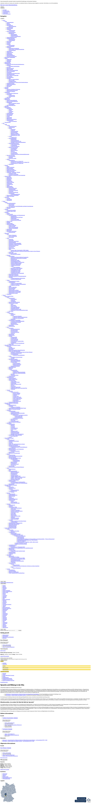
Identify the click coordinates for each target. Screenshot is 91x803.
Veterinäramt (9, 51)
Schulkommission (14, 153)
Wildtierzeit (13, 389)
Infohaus (12, 492)
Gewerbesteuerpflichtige (15, 194)
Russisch (4, 616)
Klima (8, 327)
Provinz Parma (13, 429)
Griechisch (4, 596)
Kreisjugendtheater (12, 242)
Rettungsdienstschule (13, 525)
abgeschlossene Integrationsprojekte (18, 413)
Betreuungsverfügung (17, 364)
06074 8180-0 (3, 650)
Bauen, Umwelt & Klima (9, 296)
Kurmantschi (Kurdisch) (7, 604)
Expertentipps (7, 98)
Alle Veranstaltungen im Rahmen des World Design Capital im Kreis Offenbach (25, 251)
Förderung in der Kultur (15, 285)
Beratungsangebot (14, 473)
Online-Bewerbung (10, 77)
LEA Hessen (11, 311)
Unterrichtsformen (12, 448)
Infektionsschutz (14, 370)
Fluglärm (10, 347)
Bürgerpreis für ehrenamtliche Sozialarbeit (19, 258)
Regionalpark (9, 230)
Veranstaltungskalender (11, 203)
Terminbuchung (7, 122)
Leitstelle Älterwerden (11, 38)
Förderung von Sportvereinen (16, 283)
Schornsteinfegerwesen (15, 307)
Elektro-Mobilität (12, 496)
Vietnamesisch (5, 627)
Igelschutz (15, 395)
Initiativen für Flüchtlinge (15, 407)
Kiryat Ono (13, 426)
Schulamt (8, 43)
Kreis (3, 123)
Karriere (6, 58)
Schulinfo (10, 442)
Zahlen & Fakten (8, 176)
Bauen (8, 297)
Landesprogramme (14, 475)
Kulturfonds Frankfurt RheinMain (15, 243)
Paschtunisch (5, 614)
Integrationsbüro (10, 28)
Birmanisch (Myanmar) (7, 608)
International (9, 423)
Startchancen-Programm (13, 445)
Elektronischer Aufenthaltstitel (12, 70)
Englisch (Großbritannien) (7, 591)
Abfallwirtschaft (12, 326)
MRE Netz (13, 374)
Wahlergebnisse (12, 160)
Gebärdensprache (10, 582)
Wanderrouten (9, 229)
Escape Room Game (14, 421)
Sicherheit (8, 504)
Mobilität (8, 493)
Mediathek (7, 106)
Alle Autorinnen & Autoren (15, 254)
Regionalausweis (12, 232)
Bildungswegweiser (12, 457)
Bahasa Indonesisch (6, 599)
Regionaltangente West (15, 503)
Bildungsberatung (16, 460)
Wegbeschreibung (10, 120)
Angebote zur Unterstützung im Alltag (18, 558)
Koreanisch (5, 602)
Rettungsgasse (13, 515)
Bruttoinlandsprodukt (13, 188)
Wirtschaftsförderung (11, 55)
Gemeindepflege (12, 40)
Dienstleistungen (8, 63)
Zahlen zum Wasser (10, 196)
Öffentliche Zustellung (11, 91)
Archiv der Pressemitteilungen (12, 101)
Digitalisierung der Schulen (14, 441)
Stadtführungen (10, 223)
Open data (9, 97)
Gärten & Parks (9, 221)
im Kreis (8, 125)
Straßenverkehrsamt (10, 46)
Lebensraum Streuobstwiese (18, 318)
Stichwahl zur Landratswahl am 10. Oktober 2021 (20, 162)
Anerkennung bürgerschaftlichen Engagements (19, 257)
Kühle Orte (13, 333)
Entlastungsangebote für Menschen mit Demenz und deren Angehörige (26, 566)
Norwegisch (5, 610)
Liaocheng (13, 427)
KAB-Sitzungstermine (15, 140)
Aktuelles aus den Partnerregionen (17, 434)
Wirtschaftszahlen (10, 187)
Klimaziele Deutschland (15, 329)
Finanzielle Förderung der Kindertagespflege (19, 483)
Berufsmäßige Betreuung (15, 361)
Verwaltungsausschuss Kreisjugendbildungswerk (20, 154)
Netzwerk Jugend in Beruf (15, 476)
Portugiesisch (5, 613)
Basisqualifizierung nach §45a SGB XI (18, 559)
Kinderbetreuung (12, 532)
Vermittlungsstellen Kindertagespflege (18, 482)
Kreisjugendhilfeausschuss (14, 143)
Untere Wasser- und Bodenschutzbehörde (16, 49)
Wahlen (8, 159)
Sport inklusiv (11, 237)
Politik (6, 124)
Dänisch (4, 589)
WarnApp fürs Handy (15, 512)
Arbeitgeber (9, 61)
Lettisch (4, 606)
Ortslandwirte (11, 325)
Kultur (8, 238)
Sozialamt (9, 44)
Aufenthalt (9, 65)
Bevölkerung (9, 179)
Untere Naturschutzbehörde (14, 48)
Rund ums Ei (13, 386)
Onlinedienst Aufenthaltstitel (14, 66)
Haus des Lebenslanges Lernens (15, 458)
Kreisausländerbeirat (12, 138)
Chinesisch (5, 588)
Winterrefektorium (14, 35)
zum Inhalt (4, 9)
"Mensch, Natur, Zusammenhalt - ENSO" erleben (20, 250)
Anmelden (4, 663)
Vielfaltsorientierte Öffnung (18, 418)
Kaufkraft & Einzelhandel (13, 192)
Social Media (9, 94)
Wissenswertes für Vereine (14, 290)
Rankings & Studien (10, 182)
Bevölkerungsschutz (12, 526)
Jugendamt (9, 29)
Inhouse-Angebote (20, 537)
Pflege (12, 567)
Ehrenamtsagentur (12, 32)
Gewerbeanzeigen (12, 189)
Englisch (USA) (5, 592)
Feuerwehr (11, 520)
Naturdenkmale (14, 323)
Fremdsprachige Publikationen (12, 93)
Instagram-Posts (12, 96)
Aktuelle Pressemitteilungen (12, 100)
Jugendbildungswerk (13, 545)
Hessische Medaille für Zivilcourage (17, 262)
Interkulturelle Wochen (15, 412)
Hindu (4, 598)
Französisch (5, 595)
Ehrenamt (8, 255)
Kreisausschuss (12, 127)
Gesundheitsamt (10, 25)
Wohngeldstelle (12, 45)
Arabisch (4, 586)
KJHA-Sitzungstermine (15, 146)
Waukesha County (14, 431)
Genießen (6, 209)
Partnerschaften (12, 424)
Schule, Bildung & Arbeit (9, 438)
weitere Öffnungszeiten (4, 656)
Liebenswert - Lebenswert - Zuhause (13, 172)
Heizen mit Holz (14, 306)
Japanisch (4, 601)
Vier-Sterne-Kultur (12, 246)
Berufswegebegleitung (13, 471)
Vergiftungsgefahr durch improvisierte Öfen (19, 388)
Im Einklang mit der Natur (13, 174)
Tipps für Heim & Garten (13, 303)
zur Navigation (5, 12)
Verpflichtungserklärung (11, 84)
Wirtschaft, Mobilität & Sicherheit (11, 485)
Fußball (10, 110)
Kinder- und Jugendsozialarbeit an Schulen (17, 444)
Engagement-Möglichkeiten (16, 279)
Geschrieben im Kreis (13, 253)
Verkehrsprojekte (12, 500)
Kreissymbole (9, 199)
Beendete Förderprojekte (15, 479)
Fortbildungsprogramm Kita (20, 536)
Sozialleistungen (10, 184)
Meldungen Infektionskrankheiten (19, 373)
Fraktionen (13, 130)
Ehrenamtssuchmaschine (13, 274)
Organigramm (9, 117)
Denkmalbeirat (13, 149)
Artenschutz (13, 314)
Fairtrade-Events (14, 338)
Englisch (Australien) (6, 590)
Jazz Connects (11, 204)
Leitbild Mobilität (12, 494)
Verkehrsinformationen (13, 495)
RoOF (10, 470)
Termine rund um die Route (16, 220)
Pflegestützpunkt (12, 39)
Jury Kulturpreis (14, 152)
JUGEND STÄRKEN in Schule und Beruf (18, 477)
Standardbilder (11, 104)
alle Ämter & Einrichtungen (12, 56)
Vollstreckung (9, 53)
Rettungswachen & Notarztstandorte (15, 523)
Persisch (4, 611)
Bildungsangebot (10, 168)
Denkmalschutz (12, 298)
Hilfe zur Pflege (11, 80)
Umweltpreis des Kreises (15, 272)
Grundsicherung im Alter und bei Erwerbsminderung (18, 82)
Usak (12, 430)
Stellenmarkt (9, 59)
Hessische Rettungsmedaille (16, 263)
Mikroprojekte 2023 (18, 416)
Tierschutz (11, 391)
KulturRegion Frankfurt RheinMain (15, 244)
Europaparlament (12, 156)
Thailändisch (5, 622)
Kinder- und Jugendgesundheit (14, 351)
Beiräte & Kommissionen (13, 147)
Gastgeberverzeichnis (15, 490)
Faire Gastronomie (14, 340)
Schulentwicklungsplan (15, 451)
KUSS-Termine (11, 205)
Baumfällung (13, 305)
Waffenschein (9, 85)
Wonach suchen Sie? (4, 630)
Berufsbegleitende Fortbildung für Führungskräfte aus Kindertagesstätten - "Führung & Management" (36, 539)
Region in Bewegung (12, 235)
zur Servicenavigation (7, 13)
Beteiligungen (9, 118)
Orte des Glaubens (14, 419)
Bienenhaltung (15, 400)
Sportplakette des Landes (15, 271)
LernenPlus (11, 443)
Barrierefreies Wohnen (15, 308)
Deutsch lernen (11, 466)
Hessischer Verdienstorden (16, 264)
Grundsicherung (12, 569)
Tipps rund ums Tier (14, 392)
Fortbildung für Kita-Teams (18, 535)
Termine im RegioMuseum (16, 36)
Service (4, 20)
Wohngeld (8, 86)
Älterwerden (9, 555)
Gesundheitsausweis (10, 74)
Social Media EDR (14, 436)
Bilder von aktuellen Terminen (14, 103)
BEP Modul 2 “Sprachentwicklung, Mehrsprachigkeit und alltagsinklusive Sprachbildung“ (22, 694)
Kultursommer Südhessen (13, 245)
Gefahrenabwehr (12, 505)
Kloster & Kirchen (12, 226)
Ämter (6, 21)
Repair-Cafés (11, 344)
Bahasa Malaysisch (6, 607)
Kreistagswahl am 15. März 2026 (17, 163)
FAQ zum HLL (13, 465)
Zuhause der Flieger (12, 173)
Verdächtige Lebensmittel (15, 387)
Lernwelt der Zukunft (15, 464)
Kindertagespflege (12, 481)
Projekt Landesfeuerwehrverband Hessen (18, 521)
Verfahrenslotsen (12, 30)
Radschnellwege (14, 502)
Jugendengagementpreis (15, 265)
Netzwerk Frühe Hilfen (15, 531)
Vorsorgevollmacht (16, 363)
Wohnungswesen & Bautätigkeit (13, 195)
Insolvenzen (11, 191)
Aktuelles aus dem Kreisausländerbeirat (18, 142)
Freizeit (4, 201)
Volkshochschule (10, 52)
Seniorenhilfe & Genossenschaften (17, 561)
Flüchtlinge (11, 406)
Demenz (12, 564)
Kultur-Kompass (12, 248)
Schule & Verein (12, 289)
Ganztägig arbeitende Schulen (14, 446)
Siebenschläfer (13, 218)
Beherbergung (9, 178)
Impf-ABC (12, 358)
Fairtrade (10, 336)
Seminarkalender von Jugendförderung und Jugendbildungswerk (21, 548)
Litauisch (4, 605)
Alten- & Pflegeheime (17, 568)
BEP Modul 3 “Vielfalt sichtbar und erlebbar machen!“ (16, 695)
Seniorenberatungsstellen (15, 560)
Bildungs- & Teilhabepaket (13, 571)
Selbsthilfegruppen (12, 367)
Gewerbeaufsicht (10, 27)
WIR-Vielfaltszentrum (15, 414)
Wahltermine (11, 164)
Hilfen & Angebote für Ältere (14, 557)
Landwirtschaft (9, 181)
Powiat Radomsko (14, 428)
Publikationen (7, 92)
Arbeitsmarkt (9, 177)
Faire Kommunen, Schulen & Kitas (17, 341)
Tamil (4, 621)
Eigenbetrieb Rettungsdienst (14, 524)
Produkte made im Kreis (11, 211)
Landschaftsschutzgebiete (16, 322)
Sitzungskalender (14, 132)
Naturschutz (11, 313)
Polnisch (4, 612)
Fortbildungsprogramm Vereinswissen (18, 278)
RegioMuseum (11, 33)
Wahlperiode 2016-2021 (15, 134)
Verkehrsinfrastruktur (11, 171)
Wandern (10, 112)
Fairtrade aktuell (14, 337)
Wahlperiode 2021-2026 (15, 135)
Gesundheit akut (12, 348)
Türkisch (4, 624)
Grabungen (13, 300)
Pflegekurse (13, 562)
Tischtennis (11, 111)
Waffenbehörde (9, 54)
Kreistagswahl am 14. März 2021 (17, 161)
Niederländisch (5, 609)
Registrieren (5, 664)
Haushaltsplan (9, 115)
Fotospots (8, 208)
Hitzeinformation (12, 376)
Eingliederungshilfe (12, 81)
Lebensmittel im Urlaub (15, 382)
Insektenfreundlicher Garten (16, 309)
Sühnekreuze (13, 301)
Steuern (8, 185)
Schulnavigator (11, 452)
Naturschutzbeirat (14, 150)
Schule (8, 439)
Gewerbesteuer (11, 193)
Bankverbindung (10, 114)
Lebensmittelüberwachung (12, 37)
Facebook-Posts (12, 95)
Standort (6, 165)
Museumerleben (14, 34)
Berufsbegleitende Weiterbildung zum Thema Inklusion (27, 540)
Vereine (8, 280)
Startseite (4, 673)
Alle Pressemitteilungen (11, 105)
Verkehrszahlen (9, 186)
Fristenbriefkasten (10, 113)
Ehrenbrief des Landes (15, 260)
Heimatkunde (9, 200)
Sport (8, 234)
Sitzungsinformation (12, 126)
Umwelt (8, 312)
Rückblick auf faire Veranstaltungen (17, 343)
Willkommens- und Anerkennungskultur (20, 415)
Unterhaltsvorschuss (10, 83)
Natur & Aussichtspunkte (13, 227)
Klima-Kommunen (14, 331)
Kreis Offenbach (5, 747)
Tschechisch (5, 623)
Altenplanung (11, 556)
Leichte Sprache (3, 582)
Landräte (8, 198)
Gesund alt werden (12, 563)
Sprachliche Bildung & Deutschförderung (16, 467)
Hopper (12, 501)
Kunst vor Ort (11, 247)
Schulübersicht (11, 440)
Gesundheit (9, 346)
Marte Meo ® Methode (21, 541)
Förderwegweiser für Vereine (14, 281)
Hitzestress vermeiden (15, 518)
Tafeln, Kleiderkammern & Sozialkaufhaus (16, 572)
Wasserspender (12, 335)
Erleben (6, 202)
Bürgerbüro (9, 24)
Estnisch (4, 593)
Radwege (8, 222)
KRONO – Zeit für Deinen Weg (16, 478)
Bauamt (8, 23)
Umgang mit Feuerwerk (15, 510)
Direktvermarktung (12, 378)
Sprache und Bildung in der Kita (21, 543)
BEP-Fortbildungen (20, 538)
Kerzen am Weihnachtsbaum (16, 508)
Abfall (12, 304)
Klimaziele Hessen (14, 330)
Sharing (10, 497)
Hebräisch (4, 597)
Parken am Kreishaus (13, 121)
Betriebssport (9, 108)
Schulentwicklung (12, 450)
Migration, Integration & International (11, 403)
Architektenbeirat (14, 148)
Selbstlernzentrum (16, 461)
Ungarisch (4, 626)
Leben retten (13, 513)
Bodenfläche (9, 180)
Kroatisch (4, 603)
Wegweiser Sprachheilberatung (19, 355)
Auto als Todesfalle (16, 393)
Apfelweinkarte (13, 216)
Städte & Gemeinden (10, 167)
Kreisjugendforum (12, 552)
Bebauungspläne (10, 69)
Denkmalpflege (14, 299)
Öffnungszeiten (7, 62)
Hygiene (10, 369)
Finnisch (4, 594)
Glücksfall (11, 277)
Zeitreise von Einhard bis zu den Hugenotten (17, 175)
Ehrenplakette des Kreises (15, 261)
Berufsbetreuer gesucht (13, 359)
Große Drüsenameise (17, 401)
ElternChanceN (13, 533)
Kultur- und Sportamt (10, 31)
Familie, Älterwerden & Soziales (10, 528)
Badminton (11, 109)
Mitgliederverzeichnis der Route (17, 217)
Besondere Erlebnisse (11, 207)
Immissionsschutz (12, 50)
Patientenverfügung (16, 365)
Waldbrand (13, 517)
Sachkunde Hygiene (14, 375)
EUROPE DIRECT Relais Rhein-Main (15, 435)
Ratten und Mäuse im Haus (16, 384)
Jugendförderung (12, 546)
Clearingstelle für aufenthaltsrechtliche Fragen (17, 408)
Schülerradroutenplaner (13, 499)
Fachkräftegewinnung (13, 491)
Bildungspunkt (11, 484)
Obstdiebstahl (13, 383)
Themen (4, 295)
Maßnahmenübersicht (15, 472)
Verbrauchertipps (12, 380)
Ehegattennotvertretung (15, 366)
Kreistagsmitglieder (14, 131)
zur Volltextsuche (6, 10)
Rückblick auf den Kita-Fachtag (21, 544)
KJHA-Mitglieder (14, 145)
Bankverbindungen (3, 757)
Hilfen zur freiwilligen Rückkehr (14, 409)
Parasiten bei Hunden (17, 397)
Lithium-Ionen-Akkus (15, 519)
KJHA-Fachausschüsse (15, 144)
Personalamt (9, 41)
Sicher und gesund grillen (15, 516)
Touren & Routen (10, 214)
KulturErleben (11, 240)
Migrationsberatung (12, 405)
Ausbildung (9, 60)
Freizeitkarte (9, 294)
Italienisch (4, 600)
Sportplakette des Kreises (15, 270)
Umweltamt (9, 47)
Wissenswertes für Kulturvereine (15, 291)
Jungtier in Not (16, 396)
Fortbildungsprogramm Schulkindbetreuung (19, 447)
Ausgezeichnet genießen (11, 210)
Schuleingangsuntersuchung (16, 353)
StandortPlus (11, 487)
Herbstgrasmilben (16, 394)
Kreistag (10, 128)
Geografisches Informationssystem (13, 73)
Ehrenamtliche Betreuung (15, 360)
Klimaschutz (11, 328)
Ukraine (10, 437)
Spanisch (4, 620)
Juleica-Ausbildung (16, 267)
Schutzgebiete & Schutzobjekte (14, 320)
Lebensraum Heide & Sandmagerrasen (20, 317)
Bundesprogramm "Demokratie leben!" (18, 547)
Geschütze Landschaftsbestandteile (17, 321)
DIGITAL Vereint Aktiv (13, 287)
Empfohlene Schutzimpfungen (16, 357)
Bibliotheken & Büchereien (11, 231)
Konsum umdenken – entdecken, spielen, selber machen (27, 542)
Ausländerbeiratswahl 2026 (16, 141)
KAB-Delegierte (13, 139)
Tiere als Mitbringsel (17, 399)
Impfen (10, 356)
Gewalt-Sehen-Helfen (13, 527)
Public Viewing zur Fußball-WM (12, 75)
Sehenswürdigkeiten (10, 224)
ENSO (10, 249)
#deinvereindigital (12, 288)
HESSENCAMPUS (14, 459)
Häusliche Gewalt (12, 550)
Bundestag (11, 157)
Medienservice (7, 99)
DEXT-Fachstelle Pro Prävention (15, 422)
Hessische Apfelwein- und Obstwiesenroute (17, 215)
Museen (8, 213)
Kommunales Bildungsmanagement (15, 456)
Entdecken (6, 212)
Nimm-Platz (13, 420)
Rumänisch (5, 615)
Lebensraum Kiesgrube (17, 316)
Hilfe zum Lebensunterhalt (14, 79)
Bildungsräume (14, 463)
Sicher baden (13, 509)
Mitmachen (7, 233)
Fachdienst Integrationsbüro (10, 717)
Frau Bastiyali (7, 729)
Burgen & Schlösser (12, 225)
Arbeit (8, 468)
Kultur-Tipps (11, 252)
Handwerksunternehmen (13, 190)
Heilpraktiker (11, 349)
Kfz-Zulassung (9, 76)
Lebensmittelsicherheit (13, 379)
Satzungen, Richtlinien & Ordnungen (13, 89)
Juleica (12, 266)
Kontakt (8, 116)
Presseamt (9, 42)
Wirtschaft (9, 486)
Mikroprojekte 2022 (18, 417)
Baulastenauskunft (10, 68)
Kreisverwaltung (8, 107)
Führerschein (9, 72)
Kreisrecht (6, 88)
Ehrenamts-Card (14, 259)
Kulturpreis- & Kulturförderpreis (16, 268)
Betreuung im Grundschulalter (14, 453)
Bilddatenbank (9, 102)
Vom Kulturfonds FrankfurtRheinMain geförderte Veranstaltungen (21, 206)
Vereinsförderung (12, 282)
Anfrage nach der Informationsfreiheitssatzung (15, 64)
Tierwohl (8, 390)
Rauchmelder (13, 514)
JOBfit (10, 286)
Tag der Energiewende (15, 332)
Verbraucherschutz (10, 377)
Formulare (6, 87)
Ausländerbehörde (10, 22)
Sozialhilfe (9, 78)
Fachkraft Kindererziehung (14, 480)
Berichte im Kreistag (14, 133)
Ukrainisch (4, 625)
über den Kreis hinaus (11, 155)
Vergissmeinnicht (16, 565)
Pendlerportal (11, 498)
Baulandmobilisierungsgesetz (14, 302)
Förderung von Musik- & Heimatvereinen (18, 284)
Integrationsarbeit (12, 411)
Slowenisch (5, 617)
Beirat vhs (13, 151)
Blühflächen (13, 319)
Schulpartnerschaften (15, 433)
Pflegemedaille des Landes (16, 269)
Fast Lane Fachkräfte (11, 71)
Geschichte (7, 197)
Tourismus (11, 489)
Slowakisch (5, 618)
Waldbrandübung (14, 522)
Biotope (12, 315)
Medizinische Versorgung (11, 170)
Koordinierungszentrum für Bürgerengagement (17, 276)
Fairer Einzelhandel (14, 339)
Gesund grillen (13, 381)
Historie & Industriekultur (13, 228)
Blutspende (11, 368)
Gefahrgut (11, 506)
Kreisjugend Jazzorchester (14, 241)
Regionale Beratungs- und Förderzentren (16, 449)
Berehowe (13, 425)
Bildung (8, 454)
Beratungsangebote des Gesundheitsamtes (17, 350)
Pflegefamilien (11, 549)
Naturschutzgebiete (14, 324)
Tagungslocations (12, 488)
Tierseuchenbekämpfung (13, 402)
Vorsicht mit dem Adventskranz (17, 511)
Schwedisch (5, 619)
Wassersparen (11, 334)
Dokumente (5, 682)
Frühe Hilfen (11, 530)
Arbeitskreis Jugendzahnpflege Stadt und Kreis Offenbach (21, 352)
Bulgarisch (4, 587)
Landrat (10, 136)
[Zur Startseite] (7, 580)
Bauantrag (9, 67)
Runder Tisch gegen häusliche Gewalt (18, 551)
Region (8, 166)
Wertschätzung (11, 256)
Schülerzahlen (9, 183)
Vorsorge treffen (14, 362)
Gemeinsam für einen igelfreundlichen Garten (19, 310)
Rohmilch (12, 385)
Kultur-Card (11, 239)
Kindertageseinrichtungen (15, 534)
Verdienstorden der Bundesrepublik (17, 273)
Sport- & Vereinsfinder (13, 236)
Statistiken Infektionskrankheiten (19, 372)
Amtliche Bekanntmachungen (12, 90)
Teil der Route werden (15, 219)
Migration (8, 404)
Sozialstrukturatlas (12, 570)
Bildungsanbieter (14, 462)
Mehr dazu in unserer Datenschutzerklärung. (8, 5)
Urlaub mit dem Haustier (17, 398)
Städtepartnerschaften (15, 432)
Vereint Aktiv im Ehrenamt (13, 275)
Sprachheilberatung (14, 354)
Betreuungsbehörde (12, 26)
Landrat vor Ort (14, 137)
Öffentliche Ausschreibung (12, 119)
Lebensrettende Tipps (13, 507)
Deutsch (4, 585)
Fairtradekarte (13, 342)
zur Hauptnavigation (6, 11)
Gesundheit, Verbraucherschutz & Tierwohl (12, 345)
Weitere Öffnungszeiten (4, 769)
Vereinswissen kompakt (13, 293)
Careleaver (11, 554)
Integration (9, 410)
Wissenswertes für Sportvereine (14, 292)
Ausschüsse (13, 129)
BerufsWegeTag (14, 474)
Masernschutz (15, 371)
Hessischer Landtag (12, 158)
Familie (8, 529)
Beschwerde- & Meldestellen (10, 57)
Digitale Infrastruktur (10, 169)
